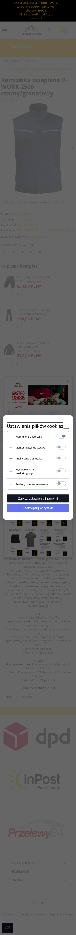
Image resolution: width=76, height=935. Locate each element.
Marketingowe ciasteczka (31, 447)
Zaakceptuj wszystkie (38, 508)
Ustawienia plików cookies (35, 426)
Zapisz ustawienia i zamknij (38, 498)
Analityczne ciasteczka (29, 458)
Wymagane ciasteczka (29, 436)
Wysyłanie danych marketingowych (26, 471)
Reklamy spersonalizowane (32, 484)
